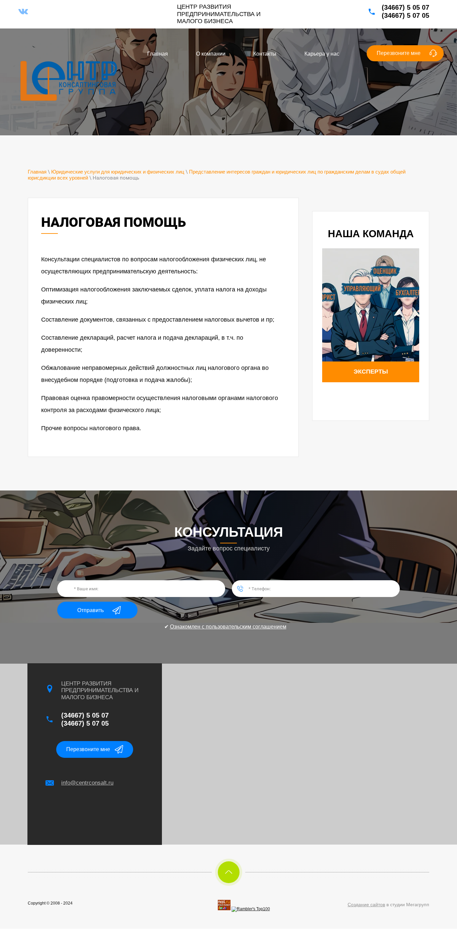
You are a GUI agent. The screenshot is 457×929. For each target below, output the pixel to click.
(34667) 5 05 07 (405, 7)
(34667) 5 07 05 (405, 15)
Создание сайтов (366, 904)
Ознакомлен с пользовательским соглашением (228, 626)
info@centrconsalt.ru (87, 783)
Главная (37, 172)
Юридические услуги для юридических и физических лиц (117, 172)
